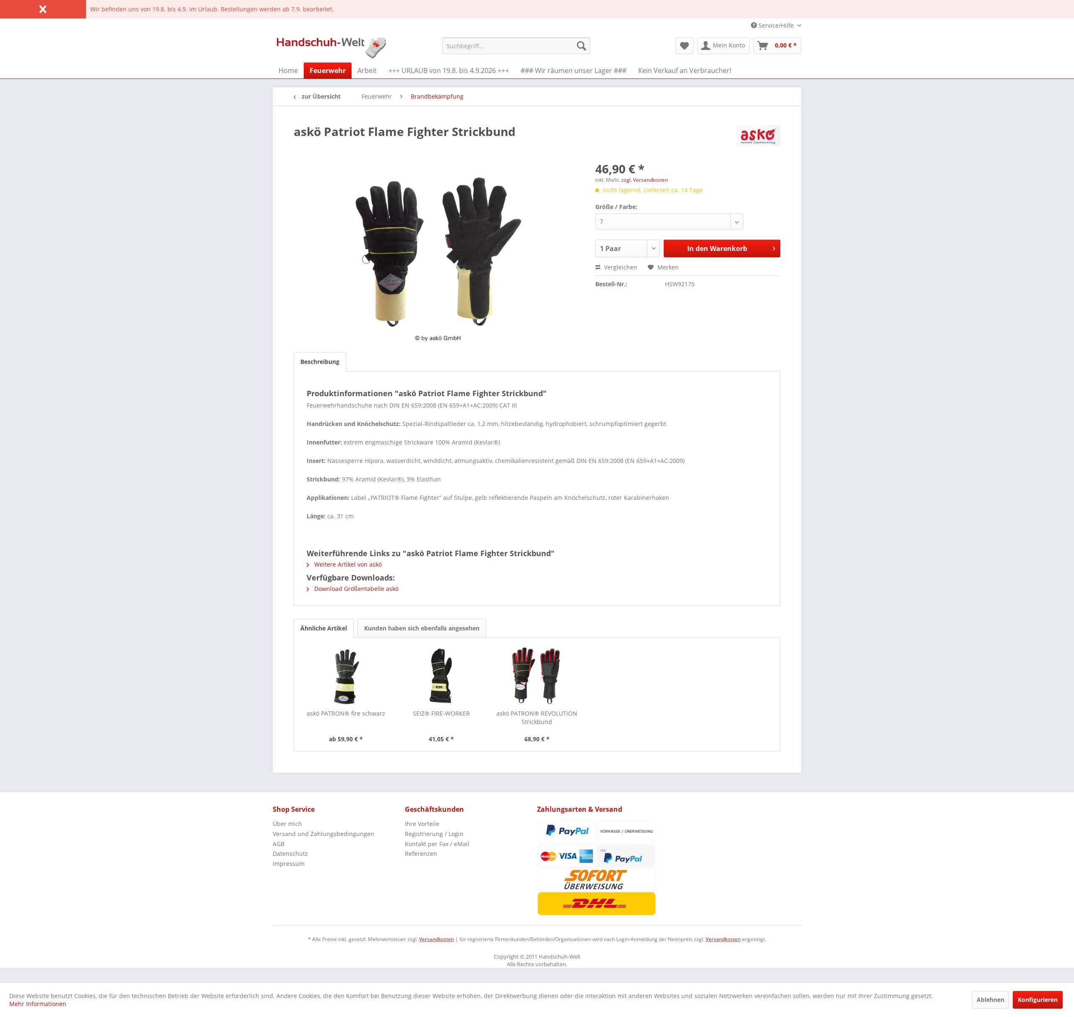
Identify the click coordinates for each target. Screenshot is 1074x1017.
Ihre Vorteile (422, 824)
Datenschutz (290, 854)
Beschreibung (319, 362)
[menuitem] (516, 45)
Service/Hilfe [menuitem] (776, 25)
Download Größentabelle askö (356, 589)
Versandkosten (436, 939)
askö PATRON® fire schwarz (346, 713)
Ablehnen (990, 1000)
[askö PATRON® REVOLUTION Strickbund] (537, 675)
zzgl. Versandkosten (644, 179)
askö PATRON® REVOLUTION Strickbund (536, 717)
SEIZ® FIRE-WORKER (441, 713)
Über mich (287, 824)
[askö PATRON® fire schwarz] (346, 675)
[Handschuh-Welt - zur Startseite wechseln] (331, 47)
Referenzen (421, 854)
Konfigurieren (1038, 1000)
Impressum (289, 864)
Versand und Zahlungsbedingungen (323, 834)
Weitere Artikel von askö (347, 564)
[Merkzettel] (684, 45)
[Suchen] (581, 45)
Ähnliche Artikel (323, 628)
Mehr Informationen (37, 1004)
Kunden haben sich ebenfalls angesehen (422, 628)
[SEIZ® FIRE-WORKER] (441, 675)
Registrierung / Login (434, 834)
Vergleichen (619, 267)
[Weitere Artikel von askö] (758, 139)
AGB (278, 844)
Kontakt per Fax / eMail (437, 844)
